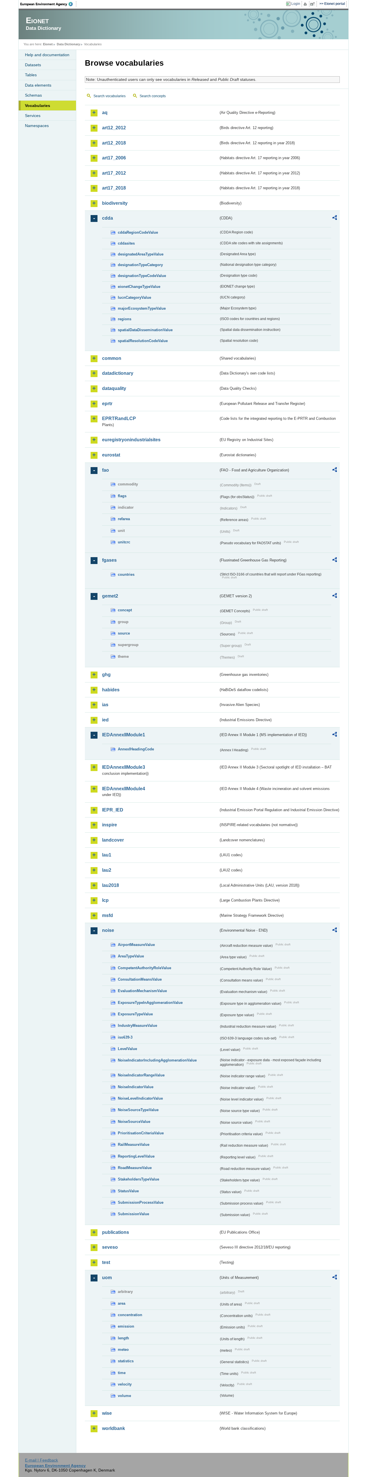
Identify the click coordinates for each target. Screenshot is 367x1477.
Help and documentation (47, 54)
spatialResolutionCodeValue (143, 341)
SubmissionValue (133, 1214)
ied (105, 719)
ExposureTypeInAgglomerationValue (150, 1002)
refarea (124, 519)
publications (115, 1232)
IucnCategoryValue (134, 297)
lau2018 (110, 885)
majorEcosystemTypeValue (142, 308)
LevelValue (127, 1049)
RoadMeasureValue (135, 1168)
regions (124, 319)
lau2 (106, 870)
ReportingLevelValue (136, 1156)
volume (124, 1396)
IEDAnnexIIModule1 (123, 734)
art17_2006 (114, 157)
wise (107, 1413)
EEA (48, 4)
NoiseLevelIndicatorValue (140, 1098)
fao (105, 470)
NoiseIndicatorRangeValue (141, 1075)
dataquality (114, 388)
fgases (109, 560)
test (106, 1262)
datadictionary (117, 373)
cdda (107, 218)
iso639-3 (125, 1037)
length (123, 1338)
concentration (130, 1315)
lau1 (106, 854)
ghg (106, 674)
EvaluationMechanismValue (142, 991)
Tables (31, 75)
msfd (107, 915)
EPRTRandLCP (119, 418)
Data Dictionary (68, 44)
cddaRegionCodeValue (138, 232)
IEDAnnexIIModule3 (123, 767)
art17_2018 (114, 188)
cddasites (126, 243)
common (111, 358)
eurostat (111, 454)
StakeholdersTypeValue (138, 1179)
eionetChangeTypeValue (139, 286)
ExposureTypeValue (135, 1014)
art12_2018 (114, 143)
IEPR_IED (112, 809)
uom (107, 1277)
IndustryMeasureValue (137, 1025)
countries (126, 574)
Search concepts (153, 96)
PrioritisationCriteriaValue (141, 1133)
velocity (125, 1384)
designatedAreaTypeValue (140, 254)
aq (105, 112)
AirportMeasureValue (136, 945)
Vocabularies (37, 105)
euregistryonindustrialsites (131, 439)
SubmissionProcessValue (140, 1202)
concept (125, 610)
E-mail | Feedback (41, 1460)
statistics (126, 1361)
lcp (105, 900)
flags (122, 496)
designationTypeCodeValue (142, 276)
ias (105, 704)
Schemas (33, 95)
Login (295, 3)
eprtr (107, 403)
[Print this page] (306, 4)
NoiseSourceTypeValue (138, 1110)
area (121, 1303)
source (124, 633)
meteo (123, 1349)
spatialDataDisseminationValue (145, 330)
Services (32, 115)
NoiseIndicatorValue (135, 1087)
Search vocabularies (109, 96)
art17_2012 (114, 173)
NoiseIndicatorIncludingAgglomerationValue (157, 1060)
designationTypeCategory (140, 265)
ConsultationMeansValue (140, 979)
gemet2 (110, 596)
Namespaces (37, 125)
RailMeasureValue (133, 1144)
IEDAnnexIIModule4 (123, 788)
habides (111, 689)
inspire (109, 824)
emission (126, 1326)
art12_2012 (114, 127)
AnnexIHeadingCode (136, 749)
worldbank (113, 1428)
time (122, 1373)
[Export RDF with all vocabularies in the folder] (334, 218)
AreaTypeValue (131, 956)
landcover (113, 840)
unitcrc (124, 542)
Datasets (33, 65)
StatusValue (128, 1191)
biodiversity (115, 203)
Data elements (38, 85)
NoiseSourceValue (134, 1121)
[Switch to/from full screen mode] (313, 4)
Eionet (48, 44)
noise (108, 930)
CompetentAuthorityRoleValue (144, 968)
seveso (110, 1247)
